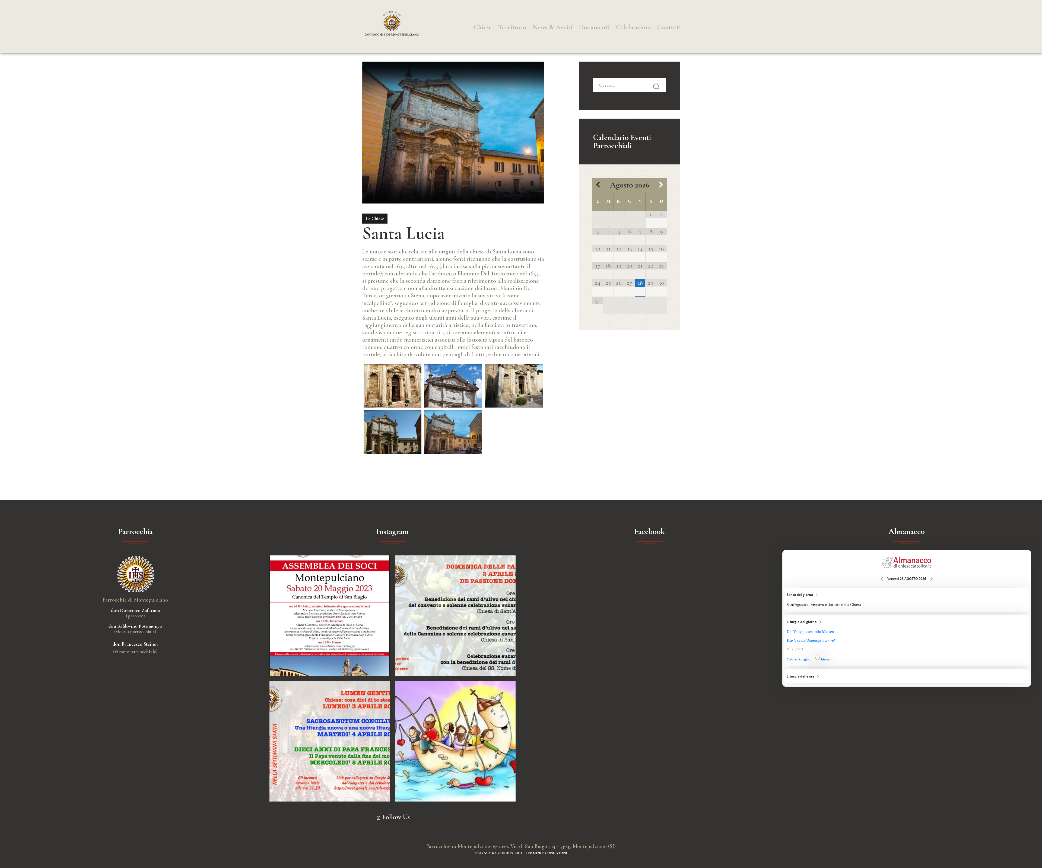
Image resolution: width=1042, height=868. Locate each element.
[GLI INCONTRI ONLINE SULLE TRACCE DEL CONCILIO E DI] (329, 741)
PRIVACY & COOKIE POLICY (499, 853)
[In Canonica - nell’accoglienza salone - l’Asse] (329, 615)
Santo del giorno (907, 600)
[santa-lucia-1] (392, 386)
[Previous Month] (597, 185)
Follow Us (396, 817)
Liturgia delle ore (907, 676)
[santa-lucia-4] (392, 432)
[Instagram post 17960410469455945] (455, 615)
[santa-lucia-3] (514, 386)
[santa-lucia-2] (453, 386)
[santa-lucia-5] (453, 432)
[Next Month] (661, 185)
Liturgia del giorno (907, 640)
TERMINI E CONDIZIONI (546, 853)
